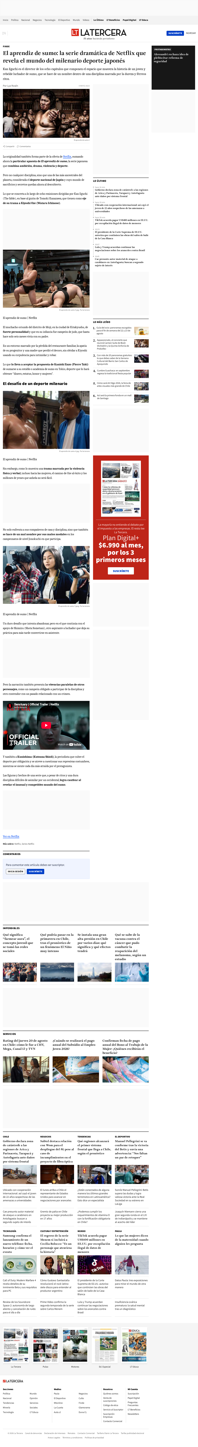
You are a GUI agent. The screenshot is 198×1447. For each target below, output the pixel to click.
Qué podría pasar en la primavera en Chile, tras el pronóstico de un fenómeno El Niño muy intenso (57, 943)
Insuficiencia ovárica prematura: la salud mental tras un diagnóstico (130, 1305)
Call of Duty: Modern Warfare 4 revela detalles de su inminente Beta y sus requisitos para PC (20, 1285)
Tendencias (84, 1136)
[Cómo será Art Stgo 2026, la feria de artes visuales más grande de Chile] (141, 386)
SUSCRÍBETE (121, 571)
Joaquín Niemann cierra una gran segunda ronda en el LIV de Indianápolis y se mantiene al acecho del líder (131, 1217)
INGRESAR (191, 33)
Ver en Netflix (11, 836)
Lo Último (98, 20)
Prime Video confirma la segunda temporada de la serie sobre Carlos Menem (57, 1305)
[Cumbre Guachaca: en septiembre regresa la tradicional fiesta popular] (141, 374)
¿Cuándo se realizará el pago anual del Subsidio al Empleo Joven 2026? (74, 1045)
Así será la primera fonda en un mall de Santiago (114, 397)
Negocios (37, 20)
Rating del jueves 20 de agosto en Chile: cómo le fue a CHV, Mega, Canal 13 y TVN (25, 1045)
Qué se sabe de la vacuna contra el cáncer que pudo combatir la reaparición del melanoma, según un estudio (130, 947)
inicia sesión (15, 871)
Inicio (5, 20)
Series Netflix (28, 843)
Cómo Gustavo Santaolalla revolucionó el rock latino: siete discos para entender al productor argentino (55, 1285)
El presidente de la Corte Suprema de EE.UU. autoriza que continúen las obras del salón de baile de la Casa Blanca (121, 235)
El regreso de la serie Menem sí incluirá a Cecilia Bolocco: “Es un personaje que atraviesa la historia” (56, 1244)
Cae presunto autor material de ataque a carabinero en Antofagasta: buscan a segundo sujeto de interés (119, 262)
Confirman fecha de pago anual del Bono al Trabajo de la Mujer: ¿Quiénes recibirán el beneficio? (125, 1047)
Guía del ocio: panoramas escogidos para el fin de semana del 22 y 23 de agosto (114, 330)
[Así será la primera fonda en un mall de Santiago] (141, 399)
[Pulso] (45, 1362)
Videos (86, 20)
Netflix (67, 156)
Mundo (76, 20)
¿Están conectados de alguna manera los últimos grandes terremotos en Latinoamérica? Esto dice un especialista (94, 1195)
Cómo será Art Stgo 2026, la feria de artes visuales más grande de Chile (114, 384)
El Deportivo (64, 20)
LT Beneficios (113, 20)
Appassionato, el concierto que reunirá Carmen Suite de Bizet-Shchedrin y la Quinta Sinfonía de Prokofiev (113, 344)
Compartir (10, 146)
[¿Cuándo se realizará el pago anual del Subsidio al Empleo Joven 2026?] (76, 1069)
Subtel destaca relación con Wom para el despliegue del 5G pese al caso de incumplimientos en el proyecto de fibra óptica (57, 1151)
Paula (118, 1231)
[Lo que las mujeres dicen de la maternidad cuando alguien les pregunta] (132, 1264)
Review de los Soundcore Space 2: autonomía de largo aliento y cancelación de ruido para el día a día (19, 1307)
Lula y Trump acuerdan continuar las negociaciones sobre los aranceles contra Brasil (120, 249)
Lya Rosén (12, 85)
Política (14, 20)
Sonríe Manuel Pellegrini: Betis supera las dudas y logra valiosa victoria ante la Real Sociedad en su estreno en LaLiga (131, 1196)
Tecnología (50, 20)
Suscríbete (36, 871)
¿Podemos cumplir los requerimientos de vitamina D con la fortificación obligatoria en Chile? (94, 1217)
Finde (6, 46)
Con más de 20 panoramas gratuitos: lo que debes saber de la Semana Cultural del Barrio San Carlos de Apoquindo (114, 359)
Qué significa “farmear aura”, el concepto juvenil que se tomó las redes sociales (18, 943)
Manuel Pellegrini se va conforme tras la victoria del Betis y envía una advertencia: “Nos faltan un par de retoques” (131, 1149)
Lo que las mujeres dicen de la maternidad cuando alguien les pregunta (131, 1239)
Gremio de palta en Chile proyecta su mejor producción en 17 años (56, 1215)
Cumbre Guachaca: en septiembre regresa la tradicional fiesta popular (114, 372)
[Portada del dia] (121, 515)
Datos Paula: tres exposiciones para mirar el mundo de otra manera (131, 1284)
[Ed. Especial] (105, 1362)
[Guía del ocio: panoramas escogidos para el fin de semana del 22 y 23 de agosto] (141, 331)
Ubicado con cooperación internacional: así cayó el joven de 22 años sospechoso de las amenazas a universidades (122, 208)
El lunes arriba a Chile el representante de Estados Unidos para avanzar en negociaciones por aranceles (55, 1195)
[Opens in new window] (75, 1362)
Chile (6, 1136)
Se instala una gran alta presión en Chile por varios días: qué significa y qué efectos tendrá (94, 943)
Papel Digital (129, 20)
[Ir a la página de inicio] (99, 33)
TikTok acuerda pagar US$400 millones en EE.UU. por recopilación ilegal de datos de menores (121, 222)
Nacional (25, 20)
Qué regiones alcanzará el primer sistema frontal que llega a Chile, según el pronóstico (94, 1147)
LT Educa (143, 20)
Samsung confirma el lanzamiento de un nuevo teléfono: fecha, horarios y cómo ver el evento (18, 1244)
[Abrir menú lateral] (5, 33)
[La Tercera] (16, 1362)
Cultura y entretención (54, 1231)
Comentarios (25, 146)
